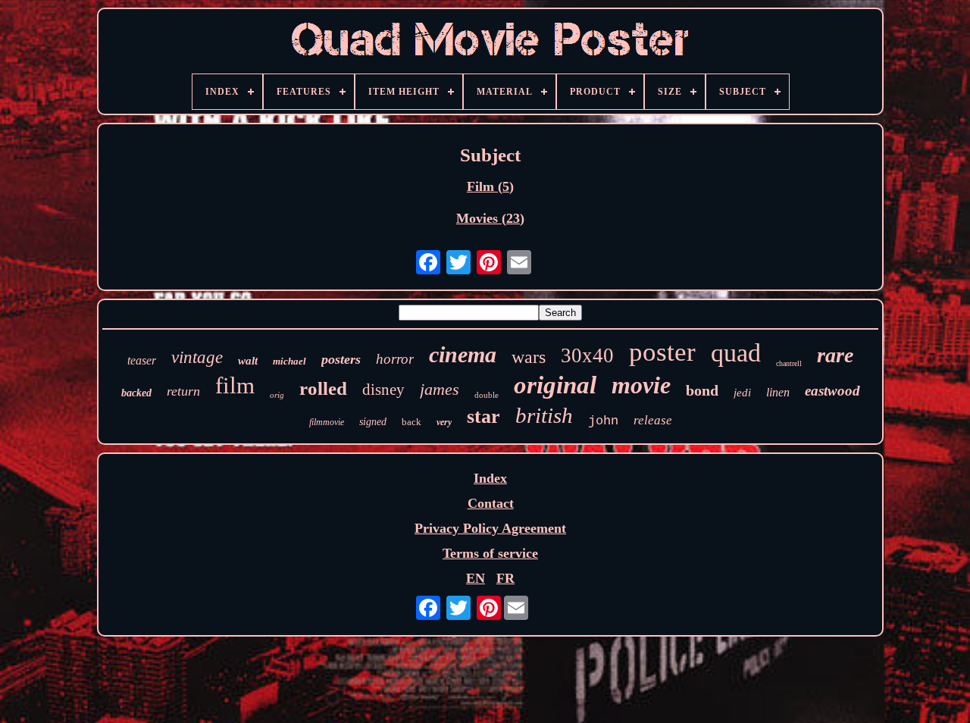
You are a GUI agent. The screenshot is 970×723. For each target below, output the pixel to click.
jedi (742, 393)
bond (702, 390)
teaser (141, 360)
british (544, 415)
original (555, 385)
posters (341, 359)
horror (395, 359)
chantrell (789, 363)
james (439, 389)
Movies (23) (490, 218)
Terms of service (490, 553)
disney (383, 389)
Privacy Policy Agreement (490, 528)
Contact (491, 503)
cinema (462, 354)
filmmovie (326, 422)
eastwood (832, 391)
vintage (197, 357)
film (235, 385)
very (444, 422)
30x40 (587, 355)
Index (490, 478)
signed (372, 421)
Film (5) (490, 186)
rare (835, 355)
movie (641, 385)
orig (277, 394)
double (486, 394)
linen (778, 392)
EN (475, 578)
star (483, 416)
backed (136, 393)
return (183, 391)
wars (529, 357)
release (653, 420)
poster (662, 352)
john (603, 421)
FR (505, 578)
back (411, 421)
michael (289, 361)
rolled (323, 388)
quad (736, 353)
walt (248, 361)
